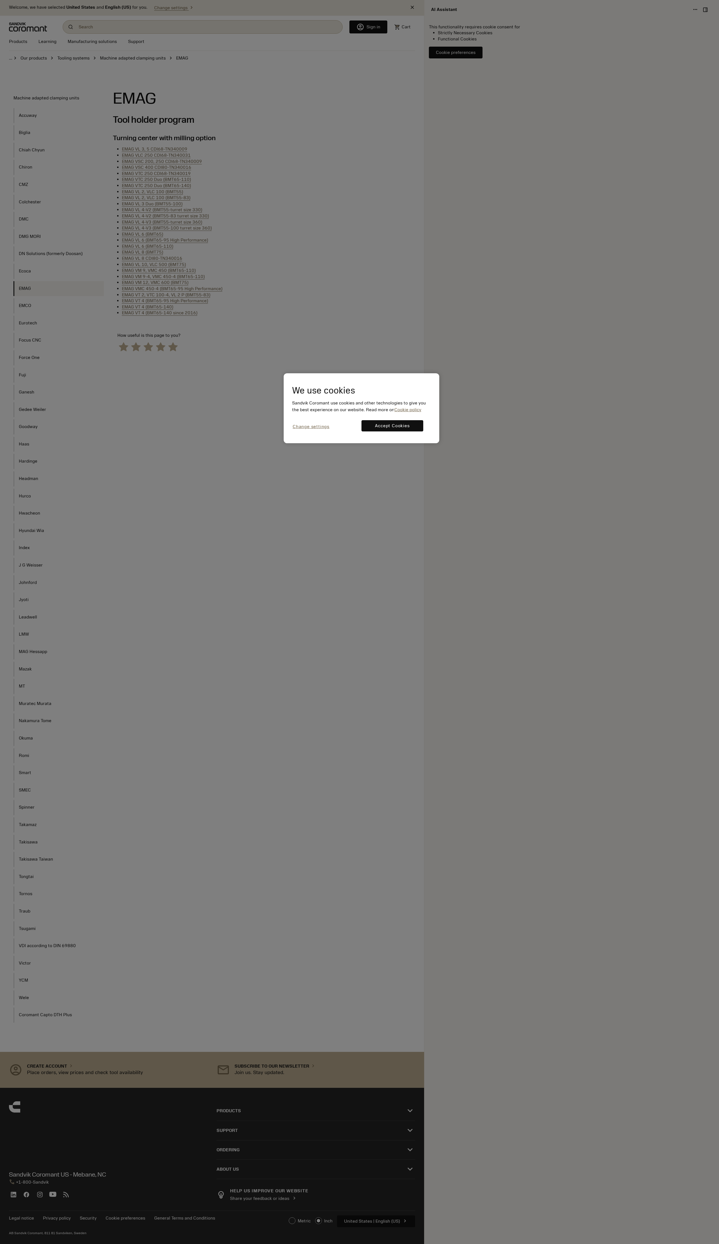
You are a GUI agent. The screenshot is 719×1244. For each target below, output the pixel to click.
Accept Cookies (392, 426)
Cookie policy (407, 410)
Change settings (311, 426)
